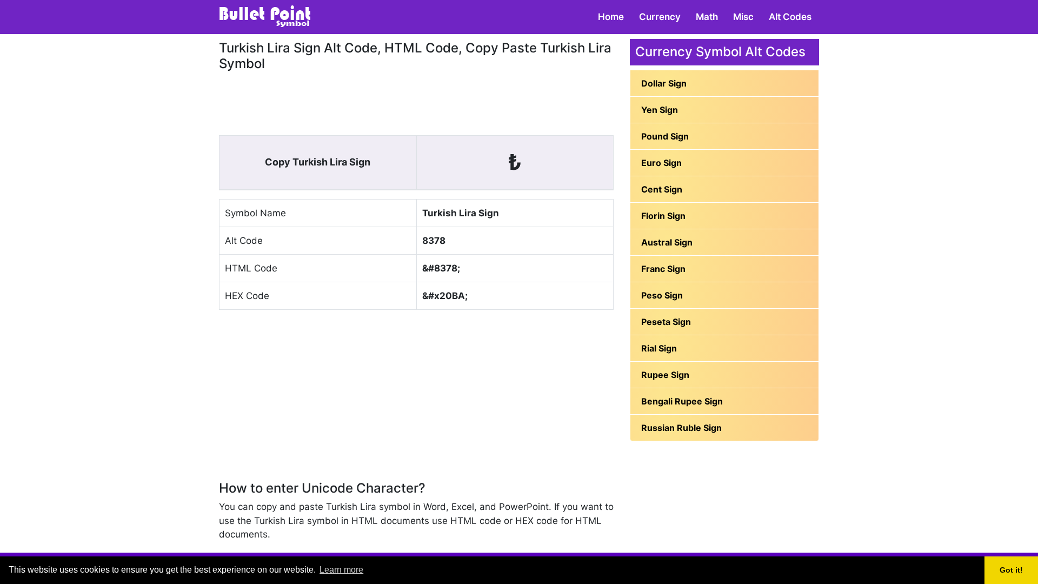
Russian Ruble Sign (681, 427)
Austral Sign (667, 242)
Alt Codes (790, 16)
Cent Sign (661, 189)
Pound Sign (665, 136)
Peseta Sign (666, 321)
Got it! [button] (1011, 570)
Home (611, 16)
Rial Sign (659, 348)
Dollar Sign (664, 83)
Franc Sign (663, 268)
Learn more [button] (341, 569)
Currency (660, 16)
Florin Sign (663, 215)
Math (707, 16)
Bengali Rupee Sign (682, 401)
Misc (743, 16)
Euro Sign (661, 162)
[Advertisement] (416, 101)
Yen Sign (659, 109)
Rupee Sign (665, 374)
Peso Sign (662, 295)
